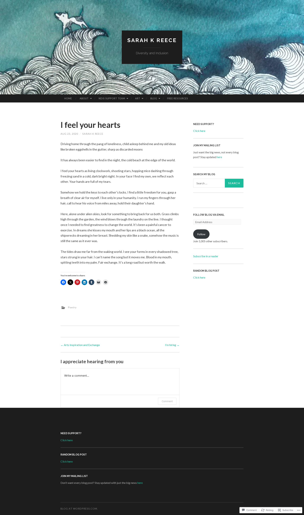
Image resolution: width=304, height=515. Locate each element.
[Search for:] (218, 183)
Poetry (72, 307)
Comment (167, 401)
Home (68, 98)
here (219, 157)
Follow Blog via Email (208, 214)
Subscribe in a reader (205, 256)
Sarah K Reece (152, 40)
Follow (201, 234)
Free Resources (177, 98)
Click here (199, 130)
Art (137, 98)
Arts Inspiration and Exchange (80, 345)
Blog (153, 98)
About (84, 98)
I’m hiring (172, 345)
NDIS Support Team (112, 98)
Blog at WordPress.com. (79, 508)
